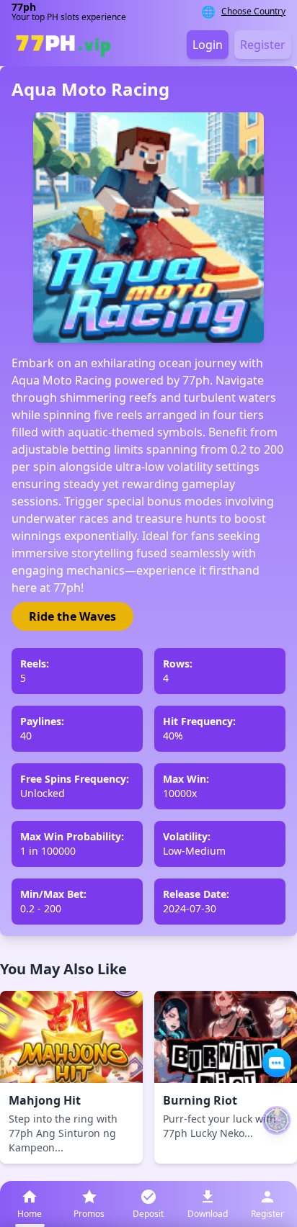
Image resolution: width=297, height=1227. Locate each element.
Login (207, 45)
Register (262, 45)
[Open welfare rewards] (276, 1120)
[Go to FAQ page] (276, 1062)
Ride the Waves (72, 616)
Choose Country (253, 11)
